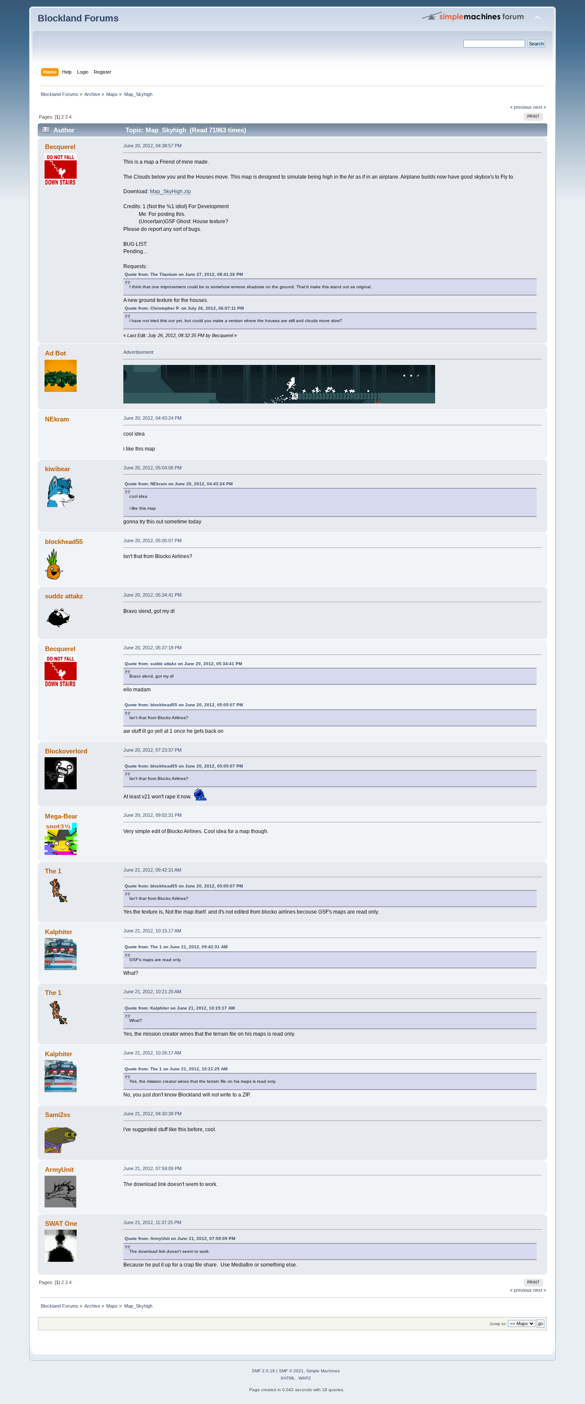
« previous (521, 107)
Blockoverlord (66, 751)
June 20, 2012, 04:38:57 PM (152, 145)
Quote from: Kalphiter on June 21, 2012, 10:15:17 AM (180, 1008)
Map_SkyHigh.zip (170, 191)
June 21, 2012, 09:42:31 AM (152, 869)
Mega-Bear (61, 816)
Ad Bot (55, 353)
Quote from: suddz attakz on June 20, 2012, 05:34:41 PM (183, 663)
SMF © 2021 (291, 1370)
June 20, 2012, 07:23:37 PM (152, 750)
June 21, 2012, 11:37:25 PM (152, 1222)
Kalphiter (58, 931)
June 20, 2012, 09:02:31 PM (152, 815)
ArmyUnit (59, 1169)
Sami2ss (57, 1114)
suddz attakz (64, 596)
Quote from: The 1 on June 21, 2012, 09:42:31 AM (176, 946)
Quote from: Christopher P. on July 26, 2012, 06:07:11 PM (184, 308)
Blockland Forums (78, 18)
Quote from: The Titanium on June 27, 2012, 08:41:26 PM (184, 274)
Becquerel (60, 146)
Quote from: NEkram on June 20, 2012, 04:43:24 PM (179, 483)
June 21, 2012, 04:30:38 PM (152, 1113)
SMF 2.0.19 (263, 1370)
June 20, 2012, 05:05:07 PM (152, 540)
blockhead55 (64, 541)
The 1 (53, 871)
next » (539, 107)
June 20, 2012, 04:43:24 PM (152, 418)
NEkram (57, 419)
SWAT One (61, 1223)
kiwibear (57, 468)
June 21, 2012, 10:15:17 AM (152, 930)
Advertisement (138, 352)
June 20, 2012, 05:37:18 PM (152, 647)
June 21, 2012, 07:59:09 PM (152, 1168)
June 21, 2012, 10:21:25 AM (152, 991)
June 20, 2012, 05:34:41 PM (152, 594)
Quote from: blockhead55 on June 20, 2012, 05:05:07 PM (184, 704)
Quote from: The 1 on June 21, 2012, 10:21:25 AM (176, 1068)
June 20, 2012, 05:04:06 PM (152, 467)
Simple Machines (323, 1370)
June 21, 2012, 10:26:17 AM (152, 1052)
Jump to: (498, 1323)
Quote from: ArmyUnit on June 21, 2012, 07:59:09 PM (180, 1238)
